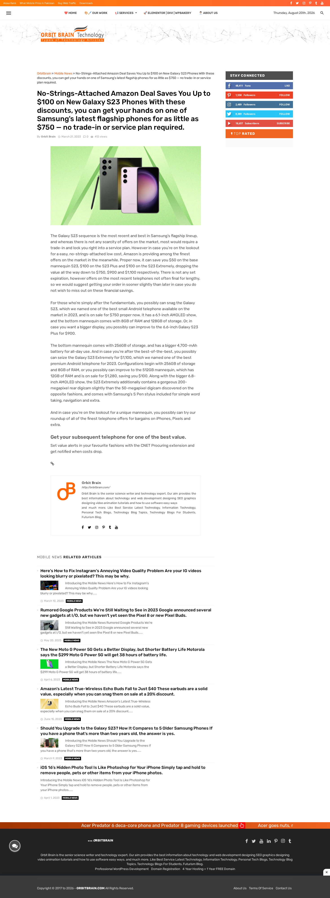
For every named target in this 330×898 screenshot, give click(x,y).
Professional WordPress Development (122, 869)
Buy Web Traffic (67, 3)
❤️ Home (70, 13)
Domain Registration (165, 869)
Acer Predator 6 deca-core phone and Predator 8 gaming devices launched (123, 825)
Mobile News (74, 601)
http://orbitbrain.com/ (96, 487)
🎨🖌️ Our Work (95, 13)
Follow (284, 95)
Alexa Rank (9, 3)
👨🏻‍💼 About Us (208, 13)
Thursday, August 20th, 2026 (294, 13)
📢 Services (124, 13)
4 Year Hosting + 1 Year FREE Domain (209, 869)
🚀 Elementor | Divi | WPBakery (167, 13)
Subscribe (283, 123)
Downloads (86, 3)
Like (287, 85)
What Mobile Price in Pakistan (37, 3)
